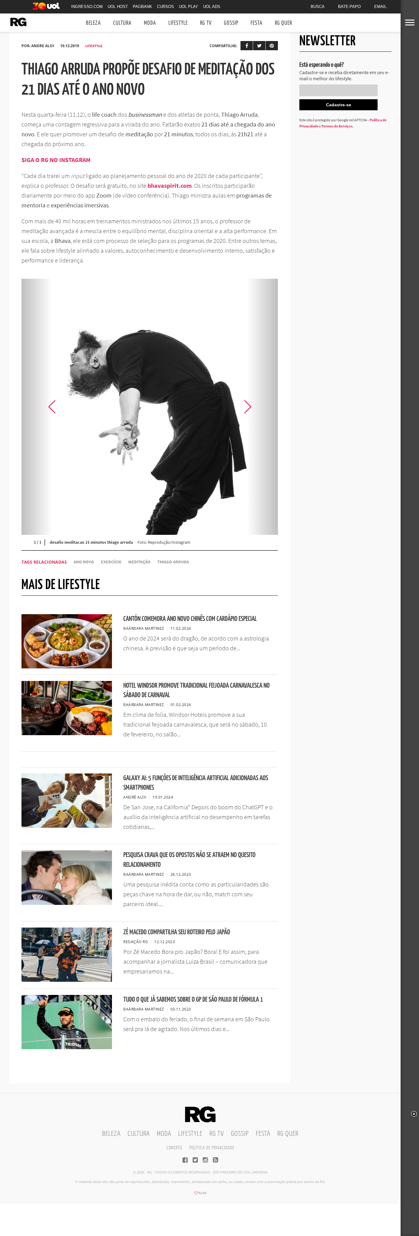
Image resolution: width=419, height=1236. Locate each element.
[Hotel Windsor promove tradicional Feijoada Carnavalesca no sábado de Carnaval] (66, 733)
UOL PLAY (188, 6)
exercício (111, 562)
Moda (150, 23)
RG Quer (283, 23)
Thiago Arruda (173, 562)
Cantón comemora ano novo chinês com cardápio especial (190, 618)
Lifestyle (178, 23)
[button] (262, 407)
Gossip (231, 23)
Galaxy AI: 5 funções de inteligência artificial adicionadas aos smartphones (195, 783)
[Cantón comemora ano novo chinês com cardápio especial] (66, 666)
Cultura (122, 23)
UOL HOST (118, 6)
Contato (174, 1148)
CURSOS (165, 6)
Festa (257, 23)
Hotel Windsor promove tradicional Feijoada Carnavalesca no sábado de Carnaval (196, 690)
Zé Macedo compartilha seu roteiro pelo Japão (176, 932)
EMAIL (380, 6)
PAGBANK (142, 6)
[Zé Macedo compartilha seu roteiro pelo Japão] (66, 980)
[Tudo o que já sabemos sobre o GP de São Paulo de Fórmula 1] (66, 1047)
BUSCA (318, 6)
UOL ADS (211, 6)
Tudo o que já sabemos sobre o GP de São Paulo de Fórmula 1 (193, 999)
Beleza (93, 23)
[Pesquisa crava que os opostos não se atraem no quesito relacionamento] (66, 903)
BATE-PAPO (349, 6)
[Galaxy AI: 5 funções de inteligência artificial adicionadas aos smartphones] (66, 825)
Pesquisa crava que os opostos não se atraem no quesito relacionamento (189, 860)
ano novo (84, 562)
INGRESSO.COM (87, 6)
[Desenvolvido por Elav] (200, 1195)
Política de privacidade (211, 1148)
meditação (139, 562)
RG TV (206, 23)
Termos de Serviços (336, 126)
